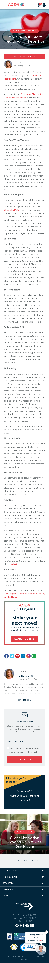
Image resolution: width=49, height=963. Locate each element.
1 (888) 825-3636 (24, 921)
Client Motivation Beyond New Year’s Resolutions (25, 841)
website (14, 564)
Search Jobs (23, 639)
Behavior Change (24, 832)
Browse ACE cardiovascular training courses (24, 796)
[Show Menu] (3, 4)
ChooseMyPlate (11, 210)
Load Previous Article (23, 861)
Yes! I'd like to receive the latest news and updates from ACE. (24, 750)
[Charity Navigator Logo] (21, 936)
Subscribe (24, 760)
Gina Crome (21, 63)
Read (23, 700)
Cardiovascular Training (24, 31)
